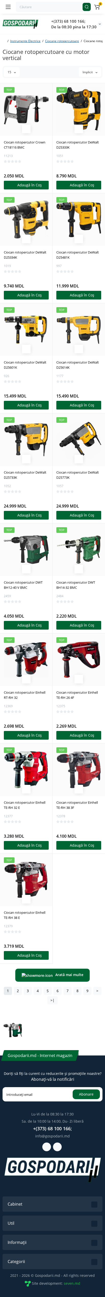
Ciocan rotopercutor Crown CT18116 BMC (24, 145)
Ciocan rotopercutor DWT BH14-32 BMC (75, 585)
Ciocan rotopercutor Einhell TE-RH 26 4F (77, 695)
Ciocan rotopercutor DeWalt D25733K (25, 475)
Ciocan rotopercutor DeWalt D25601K (25, 365)
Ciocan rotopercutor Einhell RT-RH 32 (24, 695)
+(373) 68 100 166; (68, 21)
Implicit (88, 72)
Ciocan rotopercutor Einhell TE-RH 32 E (24, 805)
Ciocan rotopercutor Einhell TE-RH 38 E (24, 915)
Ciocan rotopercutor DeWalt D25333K (77, 145)
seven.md (72, 1283)
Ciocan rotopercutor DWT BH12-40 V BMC (23, 585)
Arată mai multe (69, 974)
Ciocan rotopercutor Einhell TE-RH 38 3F (77, 805)
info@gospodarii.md (52, 1136)
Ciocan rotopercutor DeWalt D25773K (77, 475)
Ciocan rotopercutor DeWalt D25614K (77, 365)
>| (52, 1000)
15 (10, 72)
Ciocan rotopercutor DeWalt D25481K (77, 255)
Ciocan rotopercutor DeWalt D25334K (25, 255)
